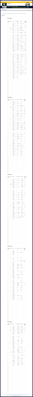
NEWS (5, 13)
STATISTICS (14, 13)
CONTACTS (18, 395)
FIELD (25, 13)
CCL (20, 395)
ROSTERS (11, 13)
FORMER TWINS (21, 13)
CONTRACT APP (15, 395)
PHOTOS (18, 13)
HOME (3, 13)
